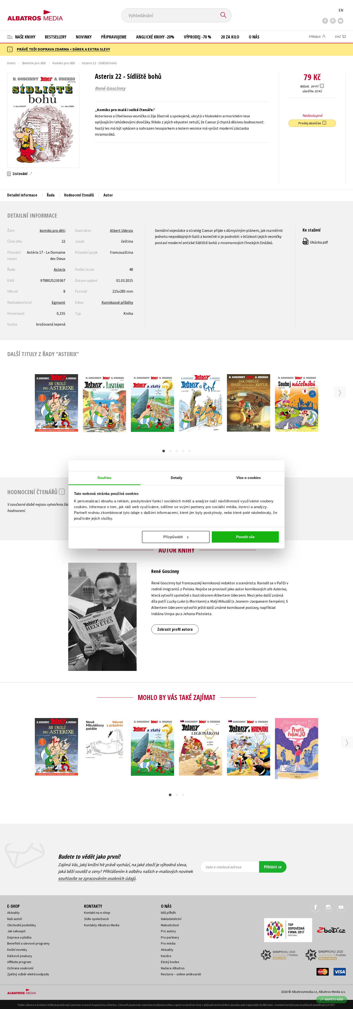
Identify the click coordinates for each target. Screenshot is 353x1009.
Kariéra (166, 956)
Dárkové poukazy (19, 956)
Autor (108, 195)
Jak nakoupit (16, 931)
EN (341, 10)
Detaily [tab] (177, 478)
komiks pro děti (52, 230)
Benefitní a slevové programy (28, 943)
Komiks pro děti (64, 63)
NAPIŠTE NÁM (334, 999)
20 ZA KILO (230, 37)
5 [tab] (189, 451)
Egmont (58, 302)
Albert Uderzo (121, 230)
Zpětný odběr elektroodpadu (28, 974)
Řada (51, 195)
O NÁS (254, 37)
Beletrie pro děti (34, 63)
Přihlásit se (273, 867)
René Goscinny (110, 88)
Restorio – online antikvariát (181, 974)
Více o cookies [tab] (248, 478)
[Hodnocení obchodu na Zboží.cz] (329, 928)
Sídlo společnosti (96, 919)
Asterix (59, 269)
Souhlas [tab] (104, 478)
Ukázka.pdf (315, 242)
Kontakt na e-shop (97, 912)
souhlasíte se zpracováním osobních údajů (96, 878)
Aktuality (13, 912)
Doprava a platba (19, 937)
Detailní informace (22, 195)
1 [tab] (163, 451)
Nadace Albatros (173, 968)
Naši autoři (14, 919)
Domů (11, 63)
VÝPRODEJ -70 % (197, 37)
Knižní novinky (17, 949)
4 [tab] (183, 451)
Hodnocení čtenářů (79, 195)
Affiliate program (19, 962)
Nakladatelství (171, 919)
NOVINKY (83, 37)
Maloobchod (170, 925)
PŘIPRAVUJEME (114, 37)
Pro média (168, 943)
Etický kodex (170, 962)
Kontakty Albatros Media (101, 925)
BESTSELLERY (55, 37)
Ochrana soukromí (20, 968)
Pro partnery (170, 937)
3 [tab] (176, 451)
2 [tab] (170, 451)
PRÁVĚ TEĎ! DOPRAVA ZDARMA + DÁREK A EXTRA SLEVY (63, 49)
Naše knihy (24, 37)
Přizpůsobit (173, 537)
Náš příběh (168, 912)
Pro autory (168, 931)
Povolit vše (245, 537)
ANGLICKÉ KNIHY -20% (155, 37)
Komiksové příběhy (117, 302)
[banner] (35, 11)
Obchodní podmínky (21, 925)
